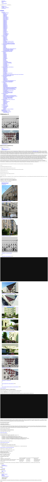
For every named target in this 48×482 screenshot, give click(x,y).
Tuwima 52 (4, 47)
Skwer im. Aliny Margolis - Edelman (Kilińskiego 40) (9, 48)
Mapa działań (3, 468)
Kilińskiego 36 (5, 16)
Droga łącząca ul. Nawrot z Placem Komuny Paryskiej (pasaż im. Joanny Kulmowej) (13, 74)
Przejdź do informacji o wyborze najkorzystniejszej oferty (7, 447)
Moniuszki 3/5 (5, 107)
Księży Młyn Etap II (5, 106)
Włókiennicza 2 (5, 20)
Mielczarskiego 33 (5, 86)
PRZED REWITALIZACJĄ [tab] (5, 182)
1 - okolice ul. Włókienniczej (5, 7)
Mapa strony (3, 475)
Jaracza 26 (4, 13)
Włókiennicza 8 (5, 24)
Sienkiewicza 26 (5, 39)
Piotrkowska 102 (5, 67)
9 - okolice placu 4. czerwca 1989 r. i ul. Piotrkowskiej (8, 99)
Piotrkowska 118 (5, 69)
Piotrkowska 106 (5, 68)
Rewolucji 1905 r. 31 (5, 19)
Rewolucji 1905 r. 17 (5, 18)
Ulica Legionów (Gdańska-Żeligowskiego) (8, 90)
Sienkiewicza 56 (5, 78)
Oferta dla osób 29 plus (6, 112)
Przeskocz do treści (4, 1)
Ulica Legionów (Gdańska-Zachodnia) (7, 97)
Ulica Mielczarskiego (5, 91)
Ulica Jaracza (4, 32)
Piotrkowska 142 (5, 76)
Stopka (2, 2)
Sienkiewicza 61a (5, 70)
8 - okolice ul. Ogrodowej (5, 93)
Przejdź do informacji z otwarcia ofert (4, 442)
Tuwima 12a (4, 40)
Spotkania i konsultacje (4, 465)
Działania (2, 10)
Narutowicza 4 (5, 36)
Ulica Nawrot (5, 72)
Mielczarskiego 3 (5, 84)
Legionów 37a (5, 83)
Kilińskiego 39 (5, 44)
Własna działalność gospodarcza (7, 111)
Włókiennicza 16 (5, 27)
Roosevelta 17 (5, 77)
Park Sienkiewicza (5, 71)
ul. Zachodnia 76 (4, 109)
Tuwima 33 (4, 45)
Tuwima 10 (4, 108)
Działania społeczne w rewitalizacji (6, 110)
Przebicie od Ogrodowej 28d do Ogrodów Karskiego (9, 89)
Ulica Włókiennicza (5, 34)
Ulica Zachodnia (5, 66)
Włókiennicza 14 (5, 26)
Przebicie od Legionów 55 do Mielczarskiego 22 (9, 88)
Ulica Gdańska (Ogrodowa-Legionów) (8, 92)
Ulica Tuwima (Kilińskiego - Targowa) (8, 50)
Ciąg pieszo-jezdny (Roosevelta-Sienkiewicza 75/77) (9, 80)
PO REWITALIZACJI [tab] (4, 149)
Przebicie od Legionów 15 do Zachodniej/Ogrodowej (9, 95)
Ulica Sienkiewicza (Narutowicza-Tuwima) (8, 41)
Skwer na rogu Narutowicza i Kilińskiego (8, 49)
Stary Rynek (4, 60)
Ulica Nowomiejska (5, 61)
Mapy (2, 471)
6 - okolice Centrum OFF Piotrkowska (6, 75)
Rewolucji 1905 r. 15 (5, 17)
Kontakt (3, 474)
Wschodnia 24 (5, 55)
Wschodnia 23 (5, 54)
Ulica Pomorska (5, 63)
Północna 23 (4, 53)
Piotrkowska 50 (5, 103)
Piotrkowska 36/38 (5, 102)
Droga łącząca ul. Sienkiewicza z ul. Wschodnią (9, 43)
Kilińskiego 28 (5, 15)
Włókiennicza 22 (5, 28)
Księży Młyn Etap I (5, 105)
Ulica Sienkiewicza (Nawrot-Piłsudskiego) (8, 81)
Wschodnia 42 (5, 56)
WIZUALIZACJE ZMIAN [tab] (5, 183)
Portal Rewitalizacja (4, 6)
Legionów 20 (4, 94)
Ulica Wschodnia (5, 65)
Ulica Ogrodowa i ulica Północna (7, 62)
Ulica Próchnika (5, 64)
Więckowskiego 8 (5, 104)
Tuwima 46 (4, 46)
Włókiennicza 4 (5, 21)
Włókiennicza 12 (5, 25)
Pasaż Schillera (5, 73)
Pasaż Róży (4, 59)
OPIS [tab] (2, 148)
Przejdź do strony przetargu (3, 432)
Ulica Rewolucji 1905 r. (6, 33)
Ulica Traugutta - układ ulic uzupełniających (8, 42)
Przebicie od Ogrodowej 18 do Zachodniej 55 (8, 96)
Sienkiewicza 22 (5, 38)
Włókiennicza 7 (5, 23)
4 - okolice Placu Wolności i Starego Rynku (7, 51)
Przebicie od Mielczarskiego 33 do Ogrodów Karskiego (9, 87)
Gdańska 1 (4, 82)
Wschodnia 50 (5, 29)
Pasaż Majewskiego (5, 31)
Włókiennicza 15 (4, 8)
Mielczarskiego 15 (5, 85)
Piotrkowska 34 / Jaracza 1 (6, 101)
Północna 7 (4, 52)
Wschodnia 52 (5, 30)
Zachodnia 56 (5, 57)
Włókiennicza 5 (5, 22)
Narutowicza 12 (5, 37)
